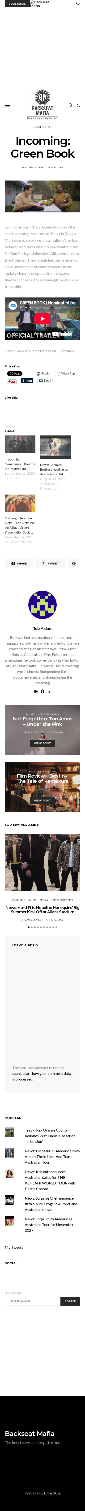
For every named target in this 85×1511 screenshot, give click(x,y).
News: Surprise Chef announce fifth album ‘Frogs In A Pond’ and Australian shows (51, 1204)
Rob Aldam (55, 167)
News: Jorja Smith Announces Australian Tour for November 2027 (49, 1224)
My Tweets (14, 1247)
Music (30, 714)
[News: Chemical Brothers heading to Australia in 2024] (55, 447)
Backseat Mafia (30, 1433)
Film (32, 771)
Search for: (13, 1293)
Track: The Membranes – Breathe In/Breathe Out (20, 464)
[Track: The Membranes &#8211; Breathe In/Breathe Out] (20, 444)
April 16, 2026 (55, 919)
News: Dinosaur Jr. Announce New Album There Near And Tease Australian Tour (52, 1156)
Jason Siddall (31, 919)
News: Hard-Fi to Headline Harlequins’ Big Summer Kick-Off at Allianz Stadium (42, 909)
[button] (78, 106)
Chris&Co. (52, 1493)
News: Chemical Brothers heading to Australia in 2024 (54, 469)
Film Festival (47, 771)
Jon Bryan (55, 732)
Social (11, 1263)
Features (18, 900)
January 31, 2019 (32, 167)
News (44, 900)
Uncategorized (42, 127)
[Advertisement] (42, 52)
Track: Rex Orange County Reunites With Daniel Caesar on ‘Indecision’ (50, 1136)
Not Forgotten (48, 714)
